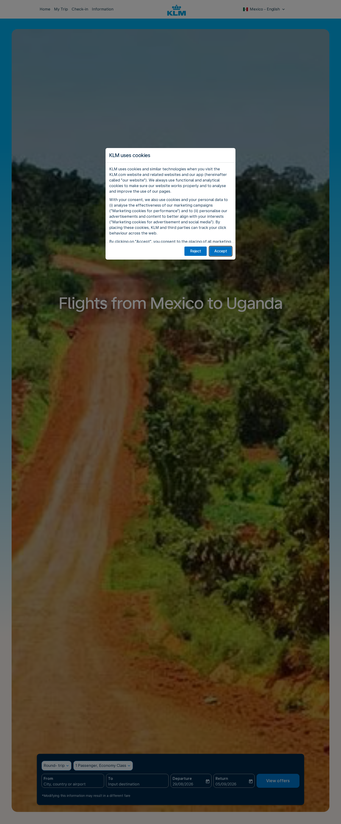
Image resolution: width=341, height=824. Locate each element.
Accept (220, 251)
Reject (195, 251)
